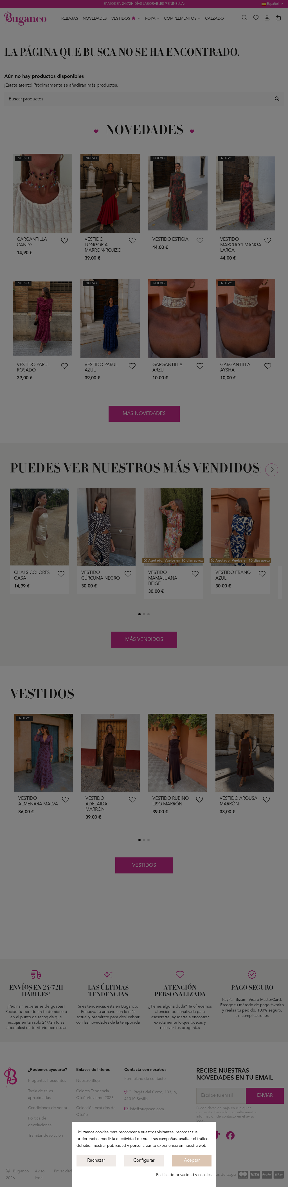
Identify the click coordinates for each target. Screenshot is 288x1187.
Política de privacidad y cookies (184, 1175)
